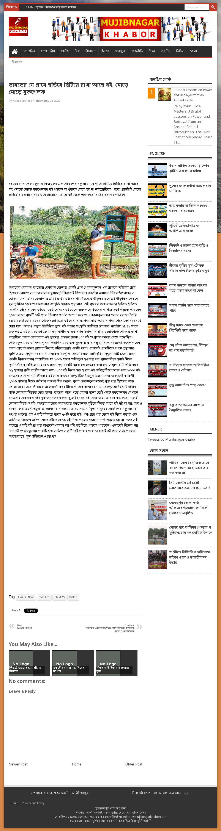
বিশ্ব (77, 51)
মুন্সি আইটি (144, 821)
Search (213, 7)
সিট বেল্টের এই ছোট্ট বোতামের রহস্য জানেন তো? (189, 486)
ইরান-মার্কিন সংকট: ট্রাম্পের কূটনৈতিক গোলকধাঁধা (189, 169)
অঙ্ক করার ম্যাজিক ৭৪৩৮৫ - (51, 7)
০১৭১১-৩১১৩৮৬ (100, 817)
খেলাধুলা (120, 51)
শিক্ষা (151, 51)
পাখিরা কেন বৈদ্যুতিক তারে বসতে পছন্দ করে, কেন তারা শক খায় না (189, 468)
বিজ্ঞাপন (17, 62)
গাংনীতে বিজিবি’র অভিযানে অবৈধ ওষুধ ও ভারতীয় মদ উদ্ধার (189, 557)
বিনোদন (90, 51)
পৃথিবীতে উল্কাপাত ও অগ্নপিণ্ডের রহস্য (184, 228)
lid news (59, 597)
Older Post (133, 764)
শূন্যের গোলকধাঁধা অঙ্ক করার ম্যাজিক (190, 189)
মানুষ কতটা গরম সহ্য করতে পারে (189, 308)
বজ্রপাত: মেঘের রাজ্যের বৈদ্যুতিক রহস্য (186, 408)
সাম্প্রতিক (30, 51)
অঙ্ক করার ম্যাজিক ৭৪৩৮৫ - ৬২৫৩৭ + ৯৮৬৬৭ (189, 208)
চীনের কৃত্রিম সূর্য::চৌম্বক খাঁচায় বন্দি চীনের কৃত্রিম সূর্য (189, 268)
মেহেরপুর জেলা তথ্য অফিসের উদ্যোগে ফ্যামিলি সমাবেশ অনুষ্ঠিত (188, 508)
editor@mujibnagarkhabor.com (144, 817)
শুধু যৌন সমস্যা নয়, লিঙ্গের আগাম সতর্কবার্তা (188, 348)
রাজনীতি (137, 51)
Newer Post (18, 764)
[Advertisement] (75, 146)
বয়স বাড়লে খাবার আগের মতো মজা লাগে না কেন (188, 288)
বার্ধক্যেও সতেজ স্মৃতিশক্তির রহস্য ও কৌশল (189, 368)
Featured (44, 597)
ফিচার (105, 51)
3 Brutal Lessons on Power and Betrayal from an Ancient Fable (193, 95)
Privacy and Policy (33, 803)
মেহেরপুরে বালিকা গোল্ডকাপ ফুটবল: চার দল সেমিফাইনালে (190, 530)
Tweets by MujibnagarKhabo (171, 439)
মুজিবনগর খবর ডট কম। (108, 821)
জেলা (193, 51)
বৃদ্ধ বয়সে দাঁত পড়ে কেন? (187, 385)
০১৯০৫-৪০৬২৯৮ (78, 817)
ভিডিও (180, 51)
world (73, 597)
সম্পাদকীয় (48, 51)
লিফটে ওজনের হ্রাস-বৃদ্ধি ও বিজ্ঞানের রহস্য (188, 248)
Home (15, 51)
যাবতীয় (165, 51)
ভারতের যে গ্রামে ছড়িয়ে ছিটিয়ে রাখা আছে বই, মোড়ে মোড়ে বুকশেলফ (68, 89)
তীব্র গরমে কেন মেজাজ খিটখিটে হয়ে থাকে (186, 328)
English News (26, 597)
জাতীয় (64, 51)
